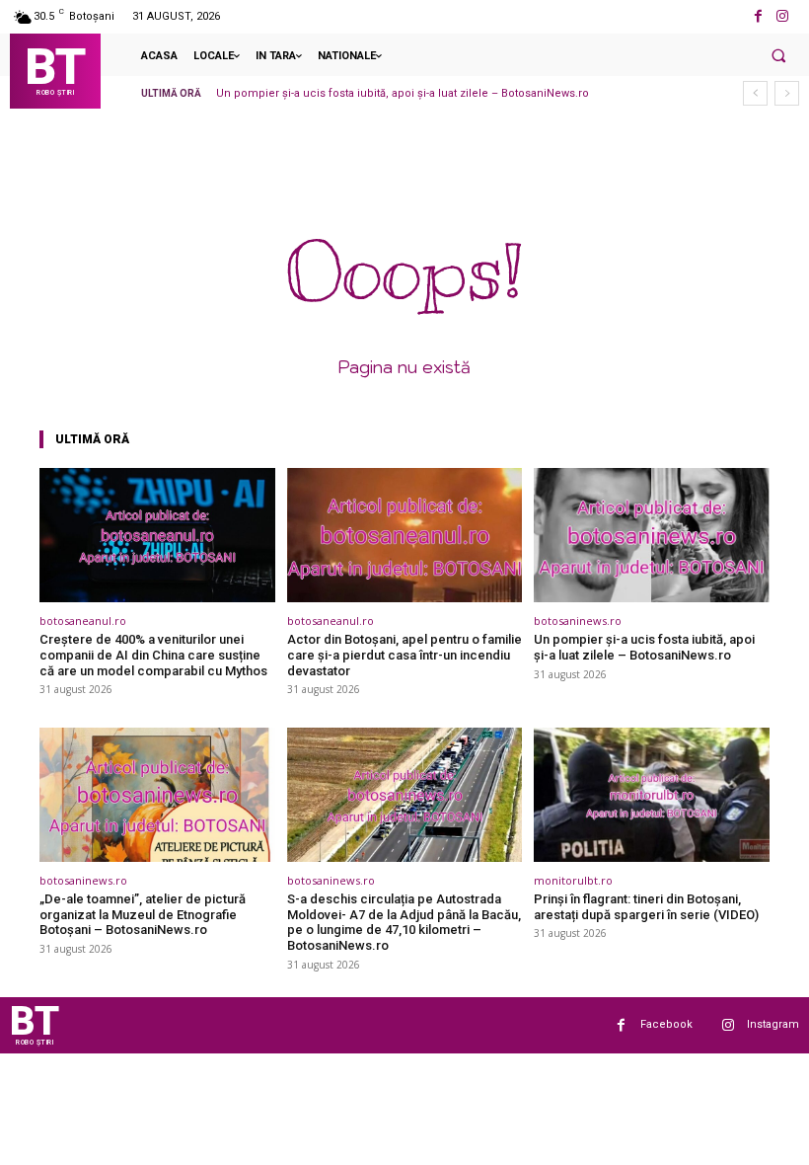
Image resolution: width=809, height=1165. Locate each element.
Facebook (666, 1024)
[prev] (755, 93)
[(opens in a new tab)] (157, 535)
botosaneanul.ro (82, 620)
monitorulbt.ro (573, 880)
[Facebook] (758, 16)
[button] (778, 55)
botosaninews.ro (578, 620)
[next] (786, 93)
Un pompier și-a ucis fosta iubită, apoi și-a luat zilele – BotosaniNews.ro (402, 93)
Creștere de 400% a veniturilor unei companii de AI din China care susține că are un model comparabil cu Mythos (153, 654)
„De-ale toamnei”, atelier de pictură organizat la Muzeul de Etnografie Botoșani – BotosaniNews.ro (142, 914)
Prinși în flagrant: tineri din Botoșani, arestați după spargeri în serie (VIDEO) (646, 907)
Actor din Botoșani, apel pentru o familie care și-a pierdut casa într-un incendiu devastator (404, 654)
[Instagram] (783, 16)
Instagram (773, 1024)
